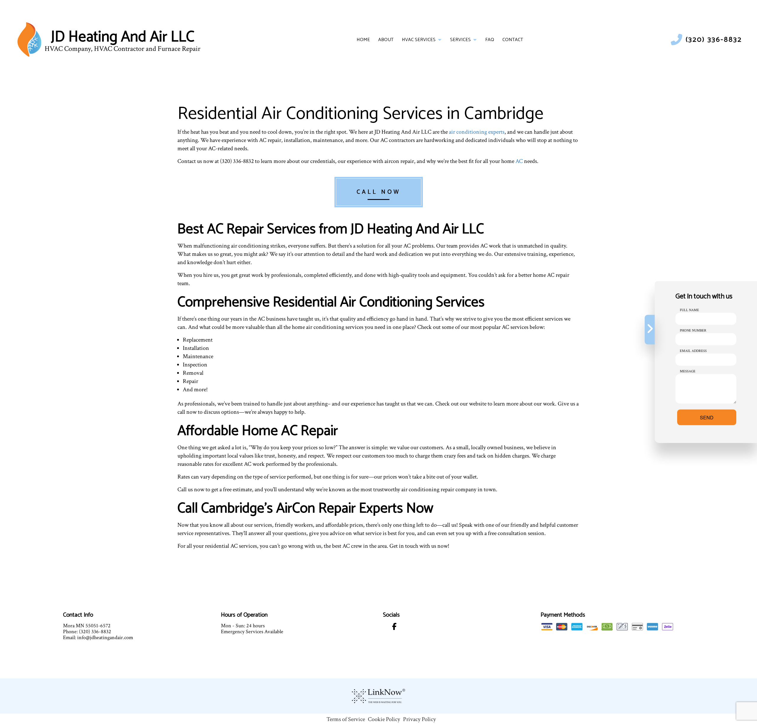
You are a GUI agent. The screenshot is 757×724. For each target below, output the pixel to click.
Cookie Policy (384, 719)
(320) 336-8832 (714, 39)
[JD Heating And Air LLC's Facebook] (394, 628)
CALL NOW (379, 192)
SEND (707, 417)
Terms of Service (345, 719)
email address (693, 351)
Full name (689, 310)
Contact (512, 40)
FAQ (489, 40)
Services (460, 40)
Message (687, 371)
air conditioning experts (476, 132)
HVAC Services (419, 40)
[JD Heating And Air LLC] (29, 39)
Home (363, 40)
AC (519, 161)
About (386, 40)
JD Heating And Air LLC (122, 37)
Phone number (693, 330)
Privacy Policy (419, 719)
